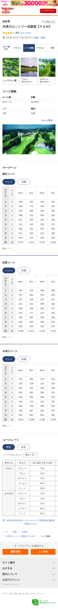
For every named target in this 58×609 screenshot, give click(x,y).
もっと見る (47, 120)
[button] (10, 71)
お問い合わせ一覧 (20, 594)
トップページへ (48, 11)
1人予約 (43, 551)
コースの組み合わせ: (12, 454)
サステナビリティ (36, 594)
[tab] (8, 182)
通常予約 (15, 551)
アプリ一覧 (7, 594)
